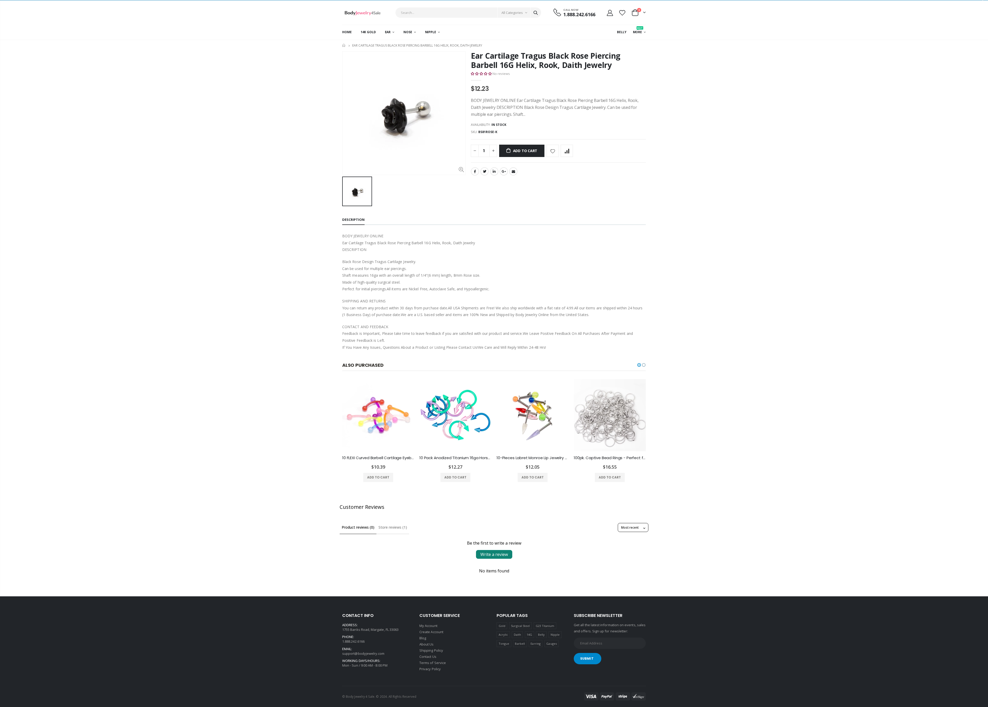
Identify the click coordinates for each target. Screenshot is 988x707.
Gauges (551, 643)
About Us (426, 644)
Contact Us (427, 656)
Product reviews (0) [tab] (358, 527)
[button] (481, 73)
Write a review (494, 554)
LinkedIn (494, 171)
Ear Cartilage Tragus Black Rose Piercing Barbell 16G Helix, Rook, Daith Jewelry (545, 60)
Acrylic (503, 634)
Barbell (520, 643)
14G (529, 634)
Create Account (431, 632)
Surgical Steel (520, 626)
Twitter (484, 171)
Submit (587, 658)
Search (535, 12)
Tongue (504, 643)
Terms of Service (432, 662)
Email (513, 171)
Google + (504, 171)
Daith (517, 634)
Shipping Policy (431, 650)
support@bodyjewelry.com (363, 653)
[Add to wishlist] (552, 151)
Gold (502, 626)
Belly (541, 634)
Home (344, 45)
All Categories (512, 12)
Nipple (555, 634)
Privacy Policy (430, 669)
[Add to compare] (567, 151)
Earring (535, 643)
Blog (422, 638)
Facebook (475, 171)
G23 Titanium (545, 626)
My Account (428, 625)
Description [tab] (353, 219)
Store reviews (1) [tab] (392, 527)
